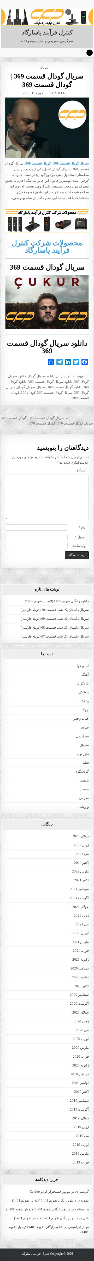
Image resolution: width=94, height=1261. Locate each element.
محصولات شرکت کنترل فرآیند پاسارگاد (47, 246)
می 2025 (82, 854)
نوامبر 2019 (80, 1083)
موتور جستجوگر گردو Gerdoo (50, 1191)
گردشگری (82, 771)
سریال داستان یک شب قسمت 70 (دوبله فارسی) (55, 610)
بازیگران (83, 683)
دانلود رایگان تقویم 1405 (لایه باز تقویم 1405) (57, 601)
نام (82, 527)
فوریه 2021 (81, 951)
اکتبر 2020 (81, 986)
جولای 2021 (80, 907)
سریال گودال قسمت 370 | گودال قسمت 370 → (59, 423)
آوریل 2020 (81, 1039)
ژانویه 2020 (80, 1065)
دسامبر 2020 (79, 968)
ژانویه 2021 (80, 959)
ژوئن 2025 (81, 845)
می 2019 (82, 1136)
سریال (44, 67)
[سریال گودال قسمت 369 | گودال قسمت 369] (47, 128)
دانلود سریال (65, 376)
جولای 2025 (80, 836)
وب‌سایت (78, 546)
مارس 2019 (80, 1153)
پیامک (85, 701)
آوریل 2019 (81, 1145)
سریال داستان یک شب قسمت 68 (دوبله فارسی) (55, 627)
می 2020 (82, 1030)
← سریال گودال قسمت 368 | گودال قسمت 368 (35, 418)
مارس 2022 (80, 871)
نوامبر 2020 (80, 977)
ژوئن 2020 (81, 1021)
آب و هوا (83, 666)
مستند (84, 789)
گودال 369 (28, 393)
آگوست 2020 (79, 1003)
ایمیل (80, 537)
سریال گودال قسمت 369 (55, 393)
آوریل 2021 (81, 933)
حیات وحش (81, 718)
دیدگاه (81, 470)
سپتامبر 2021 (79, 889)
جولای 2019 (80, 1118)
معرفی (84, 798)
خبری (85, 727)
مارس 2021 (80, 942)
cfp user (58, 93)
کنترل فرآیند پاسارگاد (47, 32)
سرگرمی (82, 736)
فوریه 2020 (81, 1056)
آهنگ (85, 674)
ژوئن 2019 (81, 1127)
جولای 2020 (80, 1012)
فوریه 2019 (81, 1162)
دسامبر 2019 (79, 1074)
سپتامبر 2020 (79, 995)
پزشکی (83, 692)
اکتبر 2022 (81, 863)
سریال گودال (26, 387)
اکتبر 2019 (81, 1092)
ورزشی (83, 807)
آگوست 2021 (79, 898)
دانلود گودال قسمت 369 (64, 387)
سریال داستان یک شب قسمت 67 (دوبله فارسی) (55, 636)
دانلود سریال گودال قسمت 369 (50, 382)
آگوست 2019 (79, 1109)
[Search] (89, 53)
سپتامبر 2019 (79, 1100)
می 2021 (82, 924)
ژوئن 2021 (81, 915)
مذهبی (84, 780)
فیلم (86, 763)
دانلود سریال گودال (41, 376)
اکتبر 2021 (81, 880)
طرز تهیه (83, 754)
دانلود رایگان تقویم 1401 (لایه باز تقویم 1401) (44, 1200)
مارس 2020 (80, 1048)
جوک (85, 710)
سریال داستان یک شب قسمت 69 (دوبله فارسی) (55, 619)
